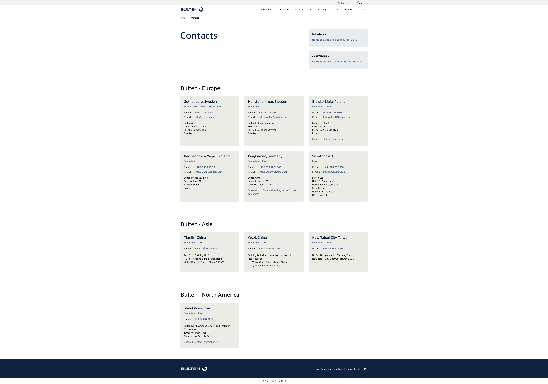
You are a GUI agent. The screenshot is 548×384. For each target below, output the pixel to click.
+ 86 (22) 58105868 (206, 248)
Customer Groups (318, 9)
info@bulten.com (204, 117)
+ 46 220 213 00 (268, 112)
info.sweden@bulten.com (273, 117)
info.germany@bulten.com (273, 171)
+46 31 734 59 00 (205, 112)
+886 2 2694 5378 (333, 248)
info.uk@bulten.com (334, 171)
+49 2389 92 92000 (270, 167)
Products (284, 9)
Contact (363, 9)
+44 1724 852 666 (333, 167)
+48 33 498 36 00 (333, 112)
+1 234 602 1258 (204, 319)
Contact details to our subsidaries (333, 39)
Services (298, 9)
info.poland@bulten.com (336, 117)
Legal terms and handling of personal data (337, 369)
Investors (349, 9)
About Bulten (267, 9)
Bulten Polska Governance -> (327, 139)
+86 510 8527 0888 (270, 248)
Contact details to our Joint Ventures (335, 61)
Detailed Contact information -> (201, 341)
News (336, 9)
